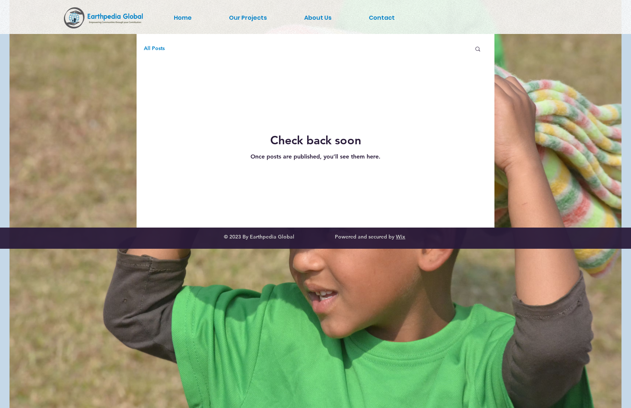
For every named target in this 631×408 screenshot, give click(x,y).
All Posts (154, 48)
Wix (400, 236)
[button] (477, 49)
